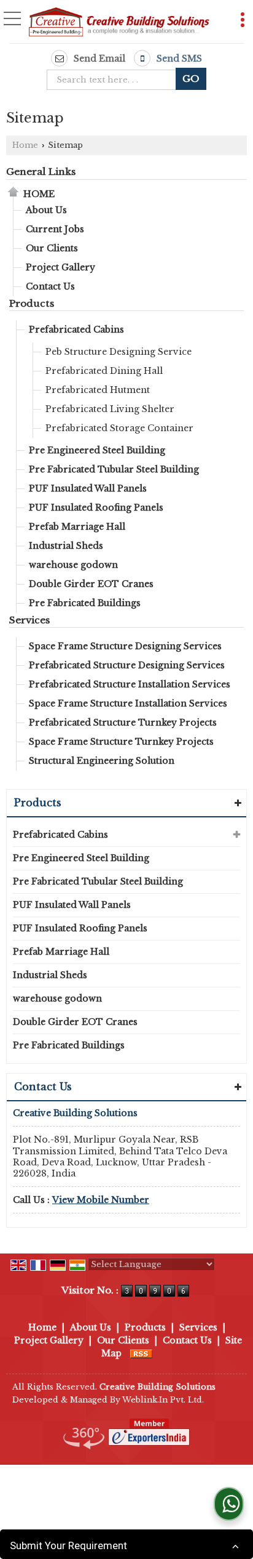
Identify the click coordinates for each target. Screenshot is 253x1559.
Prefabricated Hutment (97, 389)
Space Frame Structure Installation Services (128, 703)
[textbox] (115, 80)
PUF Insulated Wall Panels (88, 488)
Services (29, 620)
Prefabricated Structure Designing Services (127, 665)
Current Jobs (55, 229)
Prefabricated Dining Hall (104, 370)
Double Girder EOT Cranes (91, 583)
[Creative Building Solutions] (119, 22)
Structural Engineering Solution (101, 760)
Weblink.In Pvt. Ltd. (163, 1399)
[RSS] (141, 1353)
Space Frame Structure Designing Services (125, 646)
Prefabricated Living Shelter (109, 409)
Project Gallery (60, 267)
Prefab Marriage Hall (77, 526)
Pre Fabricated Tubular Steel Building (114, 469)
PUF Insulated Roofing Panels (96, 507)
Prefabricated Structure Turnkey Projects (123, 722)
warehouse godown (73, 564)
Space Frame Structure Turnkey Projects (121, 741)
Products (31, 303)
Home (25, 145)
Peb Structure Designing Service (118, 351)
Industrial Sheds (66, 545)
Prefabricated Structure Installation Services (129, 684)
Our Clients (52, 248)
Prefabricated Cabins (76, 329)
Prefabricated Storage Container (119, 428)
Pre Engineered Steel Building (97, 450)
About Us (46, 210)
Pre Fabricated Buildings (85, 603)
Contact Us (50, 286)
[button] (100, 1199)
